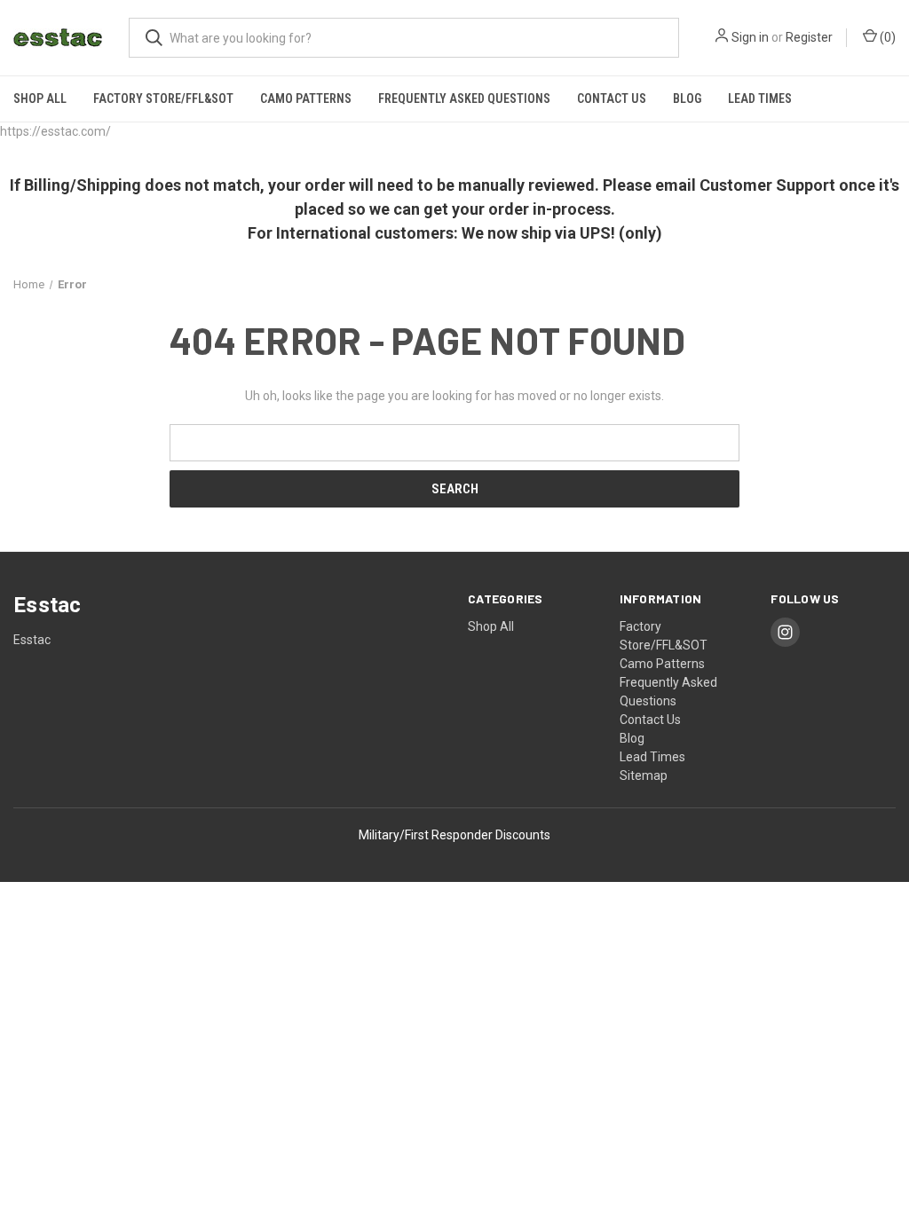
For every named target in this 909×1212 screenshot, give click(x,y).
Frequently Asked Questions (464, 98)
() (886, 37)
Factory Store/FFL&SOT (163, 98)
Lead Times (760, 98)
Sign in (750, 37)
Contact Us (611, 98)
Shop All (40, 98)
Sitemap (644, 775)
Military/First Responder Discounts (454, 835)
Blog (687, 98)
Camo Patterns (306, 98)
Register (809, 37)
